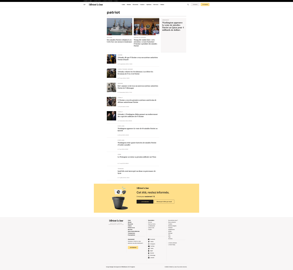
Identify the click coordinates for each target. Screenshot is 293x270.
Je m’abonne (145, 201)
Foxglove (132, 266)
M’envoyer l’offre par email (164, 201)
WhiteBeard (124, 266)
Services (130, 229)
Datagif (111, 266)
